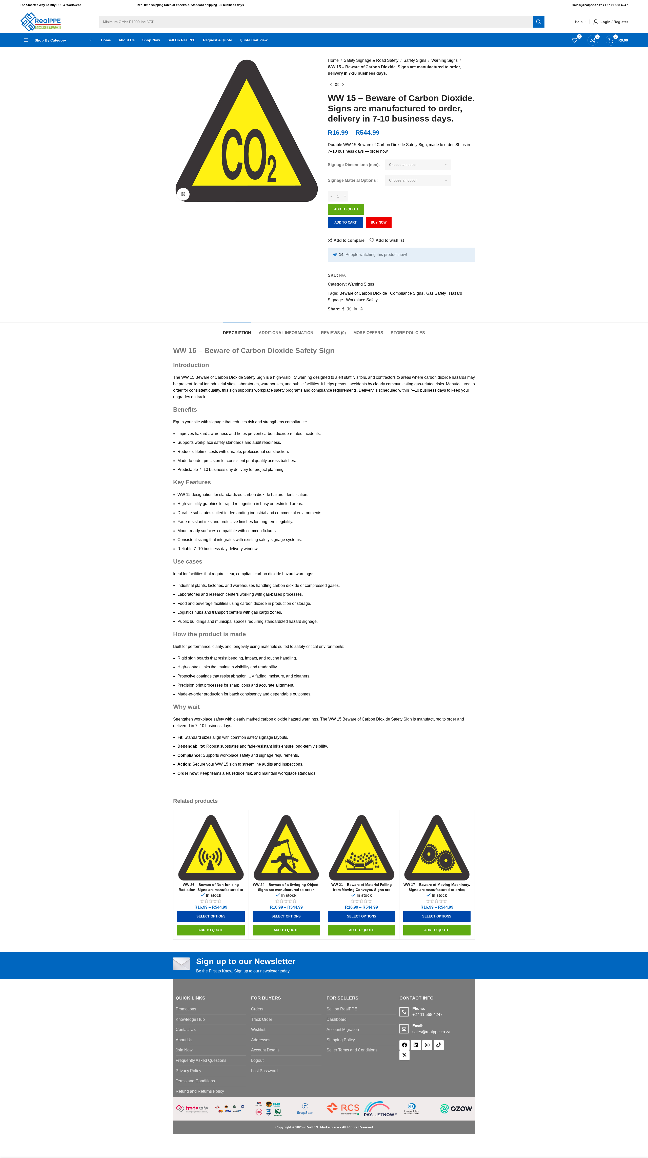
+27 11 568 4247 (616, 5)
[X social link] (349, 309)
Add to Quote (346, 209)
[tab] (237, 330)
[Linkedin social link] (355, 309)
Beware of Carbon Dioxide (363, 293)
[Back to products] (337, 85)
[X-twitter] (404, 1055)
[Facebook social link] (343, 309)
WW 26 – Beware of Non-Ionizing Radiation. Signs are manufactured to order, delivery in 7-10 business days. (211, 889)
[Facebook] (404, 1045)
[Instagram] (427, 1045)
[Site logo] (40, 21)
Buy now (379, 222)
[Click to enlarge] (183, 194)
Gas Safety (436, 293)
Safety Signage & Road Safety (371, 60)
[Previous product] (331, 85)
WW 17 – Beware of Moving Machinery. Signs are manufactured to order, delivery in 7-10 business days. (436, 889)
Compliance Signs (406, 293)
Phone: (418, 1008)
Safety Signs (414, 60)
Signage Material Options (352, 180)
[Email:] (404, 1028)
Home (333, 60)
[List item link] (211, 1009)
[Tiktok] (439, 1045)
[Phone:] (404, 1011)
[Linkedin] (416, 1045)
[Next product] (343, 85)
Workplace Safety (362, 300)
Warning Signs (444, 60)
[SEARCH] (538, 22)
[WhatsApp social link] (361, 309)
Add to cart (345, 222)
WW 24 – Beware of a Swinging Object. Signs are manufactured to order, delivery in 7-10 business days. (286, 889)
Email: (417, 1026)
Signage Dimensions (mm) (353, 165)
